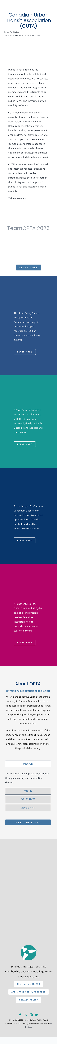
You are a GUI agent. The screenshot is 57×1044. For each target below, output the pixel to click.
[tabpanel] (28, 778)
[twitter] (25, 1015)
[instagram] (31, 1015)
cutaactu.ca (19, 198)
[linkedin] (36, 1015)
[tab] (28, 763)
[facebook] (20, 1015)
